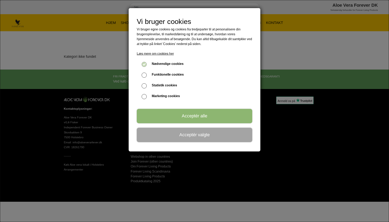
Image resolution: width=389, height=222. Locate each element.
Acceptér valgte (194, 134)
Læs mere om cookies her (155, 53)
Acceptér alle (194, 115)
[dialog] (194, 111)
